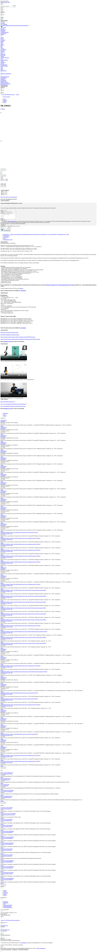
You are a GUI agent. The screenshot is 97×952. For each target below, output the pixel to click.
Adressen (15, 25)
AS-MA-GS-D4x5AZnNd (6, 826)
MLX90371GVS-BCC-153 (6, 591)
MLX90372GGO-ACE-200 (6, 557)
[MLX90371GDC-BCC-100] (19, 734)
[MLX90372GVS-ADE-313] (23, 619)
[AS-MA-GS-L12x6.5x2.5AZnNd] (8, 813)
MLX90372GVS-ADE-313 (6, 620)
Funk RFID (5, 892)
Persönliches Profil (9, 25)
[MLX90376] (4, 684)
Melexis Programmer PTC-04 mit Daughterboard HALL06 (59, 284)
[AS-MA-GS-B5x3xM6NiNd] (7, 878)
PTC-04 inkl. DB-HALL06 (6, 773)
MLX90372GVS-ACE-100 (6, 609)
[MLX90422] (4, 442)
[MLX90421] (4, 427)
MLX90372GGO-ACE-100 (6, 539)
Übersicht (3, 25)
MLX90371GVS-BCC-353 (6, 603)
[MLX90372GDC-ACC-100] (19, 698)
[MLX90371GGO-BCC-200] (20, 755)
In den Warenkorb (6, 230)
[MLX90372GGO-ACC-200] (20, 561)
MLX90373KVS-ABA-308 (6, 644)
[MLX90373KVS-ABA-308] (23, 643)
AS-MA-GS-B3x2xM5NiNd (7, 867)
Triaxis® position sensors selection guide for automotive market (14, 337)
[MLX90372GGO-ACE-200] (20, 556)
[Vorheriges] (2, 170)
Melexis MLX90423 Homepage (7, 401)
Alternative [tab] (5, 413)
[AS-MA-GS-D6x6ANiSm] (7, 819)
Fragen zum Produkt (5, 200)
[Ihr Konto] (2, 19)
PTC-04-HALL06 (4, 785)
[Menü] (2, 4)
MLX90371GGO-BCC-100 (6, 551)
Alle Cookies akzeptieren (23, 949)
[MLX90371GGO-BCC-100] (20, 550)
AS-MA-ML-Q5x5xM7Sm (6, 856)
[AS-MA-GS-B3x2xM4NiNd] (7, 837)
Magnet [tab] (5, 415)
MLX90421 (3, 428)
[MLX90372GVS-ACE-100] (23, 607)
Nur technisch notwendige (6, 949)
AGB (4, 903)
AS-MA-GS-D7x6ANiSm (6, 808)
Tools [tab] (4, 414)
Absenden (3, 224)
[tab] (36, 234)
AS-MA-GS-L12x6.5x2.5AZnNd (8, 814)
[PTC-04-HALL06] (5, 784)
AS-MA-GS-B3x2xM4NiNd (7, 838)
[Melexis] (48, 109)
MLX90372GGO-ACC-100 (6, 545)
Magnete (21, 288)
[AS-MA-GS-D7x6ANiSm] (7, 807)
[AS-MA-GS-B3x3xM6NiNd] (7, 831)
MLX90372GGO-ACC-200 (6, 563)
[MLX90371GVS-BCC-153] (23, 590)
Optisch (4, 894)
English (2, 17)
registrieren (5, 24)
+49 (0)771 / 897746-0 (5, 920)
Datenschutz (5, 902)
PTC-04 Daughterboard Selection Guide (9, 406)
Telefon (2, 211)
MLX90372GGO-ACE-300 (6, 762)
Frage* (2, 218)
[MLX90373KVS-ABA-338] (23, 637)
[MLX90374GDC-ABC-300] (24, 671)
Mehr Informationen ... (41, 948)
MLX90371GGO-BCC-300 (6, 585)
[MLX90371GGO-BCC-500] (20, 665)
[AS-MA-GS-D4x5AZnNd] (7, 825)
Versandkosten (24, 942)
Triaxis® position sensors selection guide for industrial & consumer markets (16, 339)
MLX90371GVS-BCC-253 (6, 597)
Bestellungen (26, 25)
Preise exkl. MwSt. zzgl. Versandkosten (9, 197)
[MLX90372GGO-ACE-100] (20, 538)
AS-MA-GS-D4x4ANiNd (6, 850)
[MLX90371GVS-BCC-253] (23, 596)
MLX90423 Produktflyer (6, 334)
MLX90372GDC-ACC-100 (6, 700)
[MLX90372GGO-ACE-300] (20, 761)
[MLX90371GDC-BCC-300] (19, 532)
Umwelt (5, 895)
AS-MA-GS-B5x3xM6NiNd (7, 879)
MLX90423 (3, 199)
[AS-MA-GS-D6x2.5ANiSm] (7, 872)
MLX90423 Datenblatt (5, 332)
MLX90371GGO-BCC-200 (6, 756)
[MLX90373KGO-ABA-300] (20, 704)
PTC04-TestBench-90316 (6, 797)
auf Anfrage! (23, 290)
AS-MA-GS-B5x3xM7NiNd (7, 844)
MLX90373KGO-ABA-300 (6, 705)
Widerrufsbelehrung (7, 906)
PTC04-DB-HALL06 (5, 779)
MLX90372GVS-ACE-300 (6, 615)
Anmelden (3, 23)
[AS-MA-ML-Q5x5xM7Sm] (7, 854)
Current (4, 891)
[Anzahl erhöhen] (9, 228)
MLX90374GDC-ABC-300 (6, 672)
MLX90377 (3, 421)
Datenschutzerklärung (12, 221)
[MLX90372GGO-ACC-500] (20, 625)
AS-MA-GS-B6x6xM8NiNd (7, 861)
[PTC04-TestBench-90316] (6, 796)
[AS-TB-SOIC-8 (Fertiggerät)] (7, 790)
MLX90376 (3, 685)
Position (5, 890)
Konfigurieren (14, 949)
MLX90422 (3, 443)
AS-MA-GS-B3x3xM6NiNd (7, 832)
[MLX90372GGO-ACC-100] (20, 544)
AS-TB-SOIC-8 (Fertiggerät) (7, 791)
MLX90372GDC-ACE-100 (6, 694)
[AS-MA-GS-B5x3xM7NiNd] (7, 843)
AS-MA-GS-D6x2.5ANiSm (6, 873)
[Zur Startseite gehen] (5, 2)
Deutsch (2, 14)
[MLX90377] (4, 420)
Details (2, 426)
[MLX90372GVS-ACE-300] (23, 613)
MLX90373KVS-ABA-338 (6, 638)
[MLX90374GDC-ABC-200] (24, 631)
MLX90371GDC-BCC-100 (6, 735)
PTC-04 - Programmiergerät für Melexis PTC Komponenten (13, 404)
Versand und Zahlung (7, 905)
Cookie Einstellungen (7, 907)
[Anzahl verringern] (2, 228)
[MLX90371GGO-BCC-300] (20, 584)
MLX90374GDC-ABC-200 (6, 632)
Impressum (5, 901)
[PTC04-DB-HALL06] (6, 778)
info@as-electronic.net (15, 920)
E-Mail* (2, 213)
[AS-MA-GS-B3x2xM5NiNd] (7, 866)
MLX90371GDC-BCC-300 (6, 533)
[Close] (2, 178)
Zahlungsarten (20, 25)
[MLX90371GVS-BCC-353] (23, 602)
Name (2, 210)
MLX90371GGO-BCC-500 (6, 666)
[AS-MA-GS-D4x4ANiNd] (7, 848)
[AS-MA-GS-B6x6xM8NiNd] (7, 860)
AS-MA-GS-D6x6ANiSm (6, 820)
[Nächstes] (4, 170)
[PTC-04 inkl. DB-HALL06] (7, 772)
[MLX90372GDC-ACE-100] (19, 692)
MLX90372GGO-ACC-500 (6, 626)
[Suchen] (14, 6)
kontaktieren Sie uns (7, 341)
